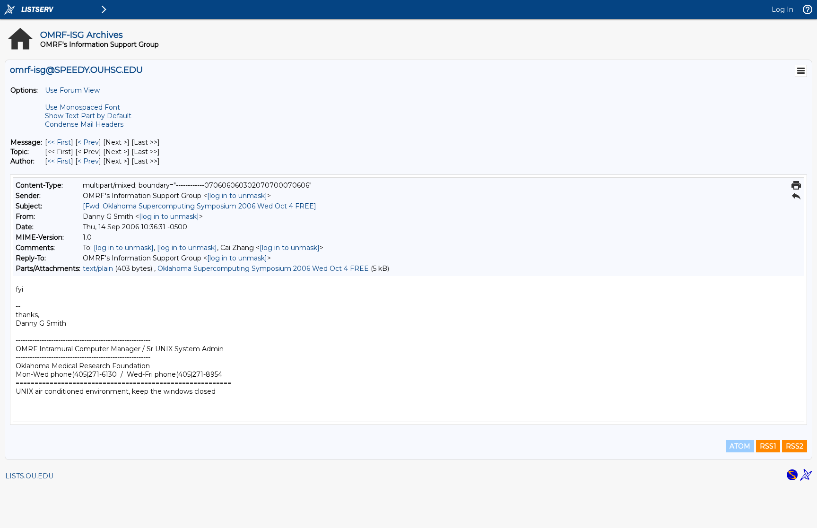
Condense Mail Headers (84, 124)
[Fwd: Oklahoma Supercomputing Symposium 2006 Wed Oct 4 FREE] (199, 206)
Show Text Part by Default (88, 116)
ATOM (740, 446)
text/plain (98, 268)
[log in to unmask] (237, 195)
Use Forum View (72, 90)
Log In (782, 9)
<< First (59, 142)
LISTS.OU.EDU (29, 476)
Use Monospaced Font (82, 107)
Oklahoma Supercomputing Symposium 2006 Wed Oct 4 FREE (263, 268)
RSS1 (768, 446)
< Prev (88, 142)
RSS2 (794, 446)
